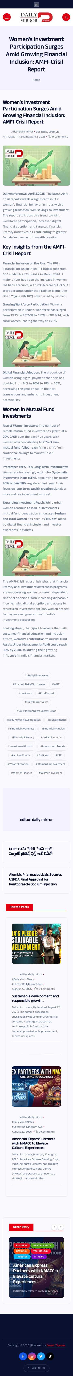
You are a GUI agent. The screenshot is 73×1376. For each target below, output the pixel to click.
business (26, 693)
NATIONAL (9, 137)
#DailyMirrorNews (37, 676)
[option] (36, 1267)
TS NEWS (21, 1257)
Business (41, 132)
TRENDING (23, 137)
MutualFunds (21, 755)
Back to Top (38, 1368)
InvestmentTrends (53, 747)
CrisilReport (47, 693)
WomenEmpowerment (51, 764)
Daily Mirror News (37, 702)
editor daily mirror (22, 132)
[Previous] (54, 1227)
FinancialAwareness (22, 729)
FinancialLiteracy (23, 738)
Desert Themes (56, 1346)
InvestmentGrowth (21, 747)
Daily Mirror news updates (24, 720)
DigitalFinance (58, 720)
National (44, 755)
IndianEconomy (52, 738)
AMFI (57, 685)
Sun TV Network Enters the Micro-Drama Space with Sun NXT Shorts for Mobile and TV (35, 1274)
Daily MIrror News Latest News (37, 711)
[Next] (61, 1227)
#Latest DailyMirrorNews (30, 685)
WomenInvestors (51, 773)
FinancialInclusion (54, 729)
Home (36, 80)
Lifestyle (54, 132)
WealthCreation (19, 764)
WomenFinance (22, 773)
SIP (59, 755)
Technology (23, 1251)
